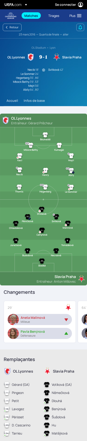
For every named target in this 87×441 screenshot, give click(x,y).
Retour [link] (14, 27)
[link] (31, 15)
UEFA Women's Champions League (11, 16)
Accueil (12, 100)
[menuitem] (32, 15)
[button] (74, 15)
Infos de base (34, 100)
